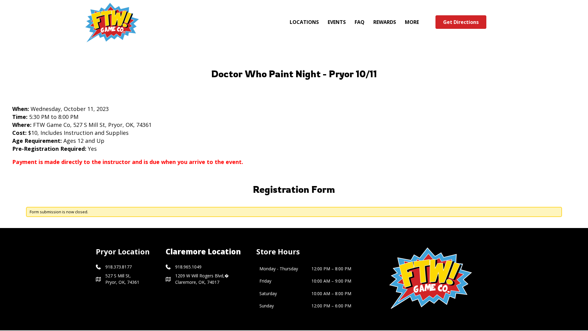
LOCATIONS (304, 22)
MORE (412, 22)
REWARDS (384, 22)
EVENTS (337, 22)
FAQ (359, 22)
